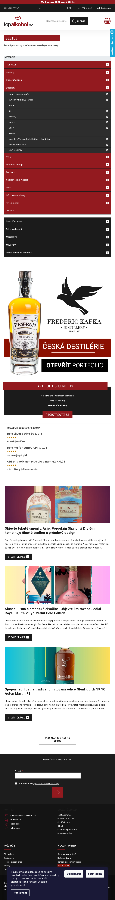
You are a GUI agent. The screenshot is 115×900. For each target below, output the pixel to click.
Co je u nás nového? (67, 854)
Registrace (106, 8)
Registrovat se (57, 414)
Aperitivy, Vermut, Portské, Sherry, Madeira (29, 139)
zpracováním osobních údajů (46, 783)
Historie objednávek (13, 862)
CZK (69, 8)
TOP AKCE (11, 64)
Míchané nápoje (14, 164)
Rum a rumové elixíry (19, 94)
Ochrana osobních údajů (69, 862)
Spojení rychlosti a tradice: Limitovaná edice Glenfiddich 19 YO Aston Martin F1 (55, 691)
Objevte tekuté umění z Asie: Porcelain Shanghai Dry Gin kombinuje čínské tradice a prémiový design (50, 530)
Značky (10, 210)
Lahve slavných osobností (19, 252)
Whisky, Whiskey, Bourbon (21, 100)
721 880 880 (15, 819)
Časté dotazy (64, 822)
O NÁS (60, 826)
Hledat (81, 21)
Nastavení (20, 892)
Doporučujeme (14, 79)
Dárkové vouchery (15, 195)
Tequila (12, 122)
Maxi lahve (11, 236)
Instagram (15, 828)
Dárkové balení (14, 229)
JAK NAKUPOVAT (11, 8)
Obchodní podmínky (67, 829)
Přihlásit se (58, 792)
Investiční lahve (14, 221)
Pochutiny (11, 172)
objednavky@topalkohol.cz (23, 815)
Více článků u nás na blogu (57, 739)
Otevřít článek (16, 557)
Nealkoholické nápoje (17, 179)
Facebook (14, 824)
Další (8, 187)
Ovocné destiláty (17, 144)
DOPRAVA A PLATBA (66, 818)
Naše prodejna (64, 858)
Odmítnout (74, 874)
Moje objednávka (65, 833)
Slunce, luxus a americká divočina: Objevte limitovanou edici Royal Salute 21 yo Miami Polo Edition (53, 611)
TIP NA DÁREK (12, 202)
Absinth (12, 133)
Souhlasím (95, 874)
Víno (8, 156)
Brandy (12, 116)
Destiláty (10, 87)
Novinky (10, 72)
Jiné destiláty (15, 150)
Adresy (7, 866)
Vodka (12, 105)
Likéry (11, 128)
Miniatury (11, 244)
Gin (10, 111)
